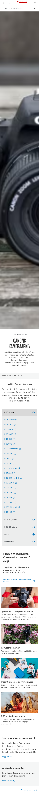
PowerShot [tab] (19, 542)
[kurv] (3, 2)
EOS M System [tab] (19, 520)
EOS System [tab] (19, 412)
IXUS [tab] (19, 534)
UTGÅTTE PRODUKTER (19, 334)
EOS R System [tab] (19, 527)
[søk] (9, 2)
